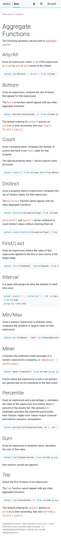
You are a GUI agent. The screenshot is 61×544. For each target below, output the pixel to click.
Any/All (10, 54)
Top (6, 475)
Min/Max (12, 315)
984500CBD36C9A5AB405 (14, 529)
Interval (10, 277)
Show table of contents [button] (12, 14)
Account (51, 3)
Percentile (13, 393)
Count (8, 139)
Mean (8, 349)
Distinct (10, 184)
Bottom (10, 85)
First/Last (13, 243)
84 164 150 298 (38, 529)
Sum (7, 438)
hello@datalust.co (10, 532)
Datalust (17, 524)
